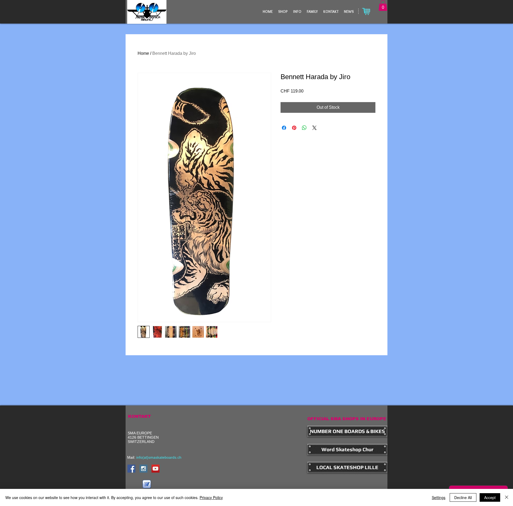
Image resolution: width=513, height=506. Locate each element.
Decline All (463, 497)
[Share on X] (314, 128)
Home (143, 53)
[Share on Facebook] (284, 128)
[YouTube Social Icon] (155, 469)
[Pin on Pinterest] (294, 128)
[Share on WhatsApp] (304, 128)
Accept (490, 497)
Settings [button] (438, 497)
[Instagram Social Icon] (143, 469)
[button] (382, 5)
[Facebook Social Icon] (131, 469)
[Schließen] (506, 497)
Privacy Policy (211, 497)
